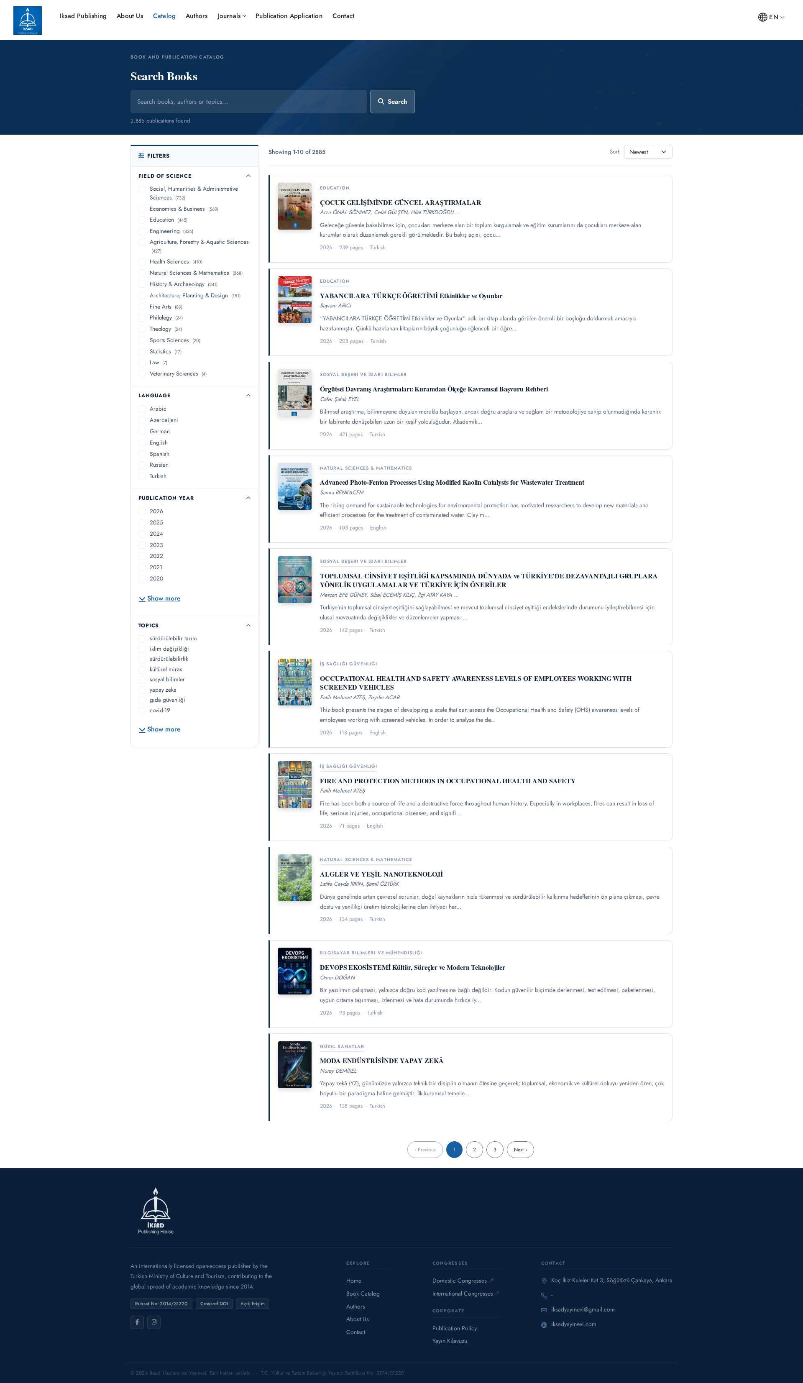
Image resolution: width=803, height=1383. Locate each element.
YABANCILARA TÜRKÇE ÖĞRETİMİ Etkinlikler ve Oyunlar (411, 295)
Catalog (164, 15)
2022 (156, 556)
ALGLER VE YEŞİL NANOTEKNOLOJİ (381, 874)
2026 (156, 511)
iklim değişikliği (169, 648)
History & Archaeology (183, 284)
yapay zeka (163, 689)
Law (158, 362)
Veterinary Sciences (178, 373)
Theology (166, 329)
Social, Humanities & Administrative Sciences (194, 193)
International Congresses (462, 1293)
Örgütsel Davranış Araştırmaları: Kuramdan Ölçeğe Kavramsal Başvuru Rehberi (434, 389)
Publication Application (289, 15)
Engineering (171, 231)
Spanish (159, 454)
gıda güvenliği (167, 699)
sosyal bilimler (167, 679)
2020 (156, 578)
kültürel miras (166, 669)
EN (773, 17)
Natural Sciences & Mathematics (196, 272)
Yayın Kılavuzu (449, 1341)
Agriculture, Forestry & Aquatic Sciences (199, 246)
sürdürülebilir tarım (173, 638)
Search (397, 101)
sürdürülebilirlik (169, 658)
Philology (166, 317)
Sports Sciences (175, 340)
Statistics (166, 351)
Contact (343, 15)
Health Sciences (176, 261)
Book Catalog (363, 1293)
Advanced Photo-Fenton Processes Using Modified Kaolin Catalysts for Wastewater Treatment (452, 482)
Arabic (158, 408)
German (160, 431)
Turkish (158, 476)
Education (168, 219)
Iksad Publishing (83, 15)
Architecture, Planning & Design (195, 295)
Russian (159, 464)
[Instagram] (154, 1322)
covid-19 (160, 710)
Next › (520, 1149)
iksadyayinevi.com (573, 1324)
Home (353, 1280)
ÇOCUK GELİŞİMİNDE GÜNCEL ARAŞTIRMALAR (400, 202)
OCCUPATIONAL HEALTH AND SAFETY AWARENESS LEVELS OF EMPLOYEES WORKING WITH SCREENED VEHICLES (476, 682)
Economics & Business (184, 209)
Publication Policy (454, 1328)
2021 (156, 567)
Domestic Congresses (459, 1280)
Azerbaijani (164, 420)
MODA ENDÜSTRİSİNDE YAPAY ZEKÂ (382, 1060)
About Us (130, 15)
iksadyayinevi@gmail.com (583, 1309)
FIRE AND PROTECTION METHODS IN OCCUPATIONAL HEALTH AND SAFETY (448, 780)
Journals (229, 15)
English (159, 442)
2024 (156, 533)
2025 (156, 522)
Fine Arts (166, 306)
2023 (156, 545)
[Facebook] (137, 1322)
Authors (196, 15)
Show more (164, 598)
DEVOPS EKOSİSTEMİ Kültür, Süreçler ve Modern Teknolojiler (412, 967)
